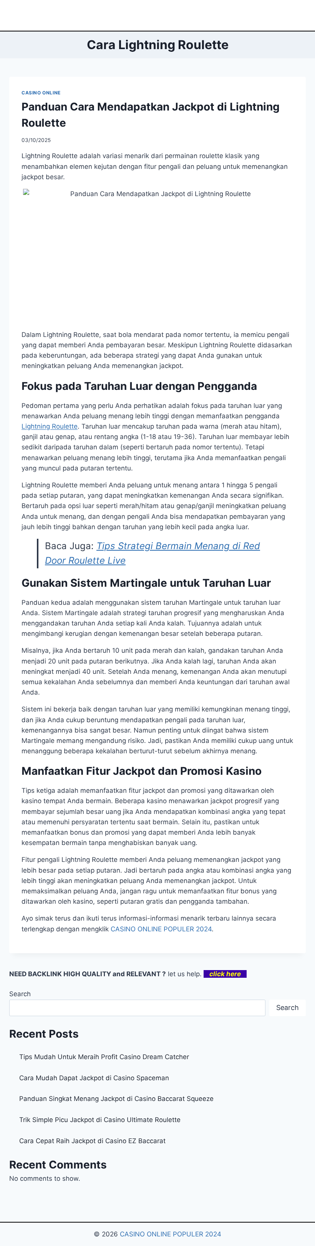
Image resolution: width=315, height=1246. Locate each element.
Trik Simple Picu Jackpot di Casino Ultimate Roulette (100, 1120)
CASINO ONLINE (41, 93)
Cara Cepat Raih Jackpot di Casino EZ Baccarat (92, 1141)
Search (20, 994)
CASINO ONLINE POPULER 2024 (161, 929)
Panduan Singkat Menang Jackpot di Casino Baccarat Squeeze (116, 1098)
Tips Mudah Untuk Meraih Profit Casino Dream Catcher (104, 1057)
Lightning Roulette (50, 426)
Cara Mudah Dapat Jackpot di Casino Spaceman (94, 1078)
